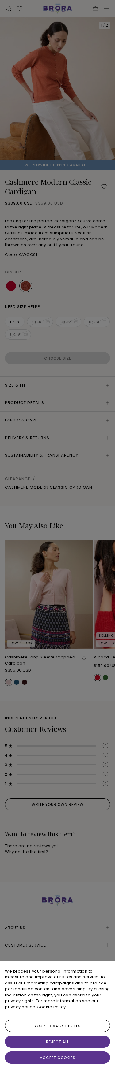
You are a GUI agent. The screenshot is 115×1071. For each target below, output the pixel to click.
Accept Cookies (57, 1057)
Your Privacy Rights (57, 1025)
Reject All (57, 1041)
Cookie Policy (51, 1007)
